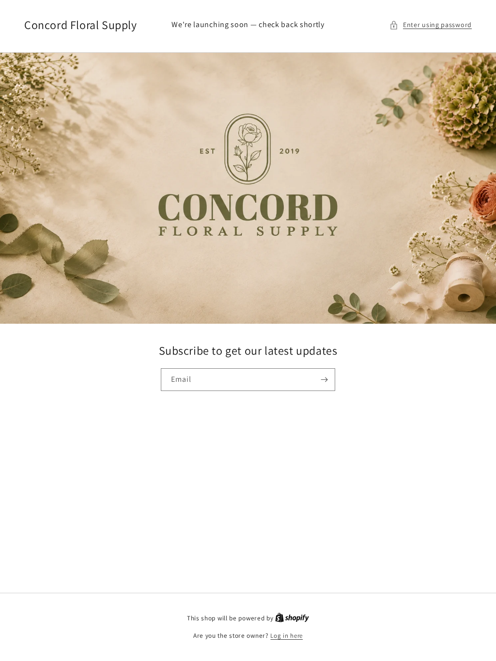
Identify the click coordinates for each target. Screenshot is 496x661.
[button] (430, 25)
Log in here (286, 635)
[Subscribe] (324, 379)
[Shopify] (292, 618)
